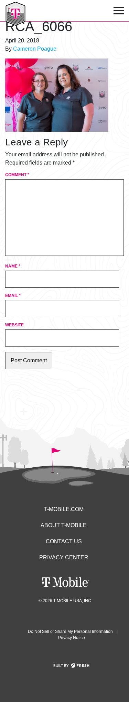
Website (14, 325)
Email (13, 295)
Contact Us (64, 541)
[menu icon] (119, 10)
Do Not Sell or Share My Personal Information (70, 631)
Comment (17, 174)
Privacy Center (63, 557)
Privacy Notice (71, 637)
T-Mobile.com (64, 509)
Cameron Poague (34, 49)
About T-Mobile (64, 525)
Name (12, 266)
